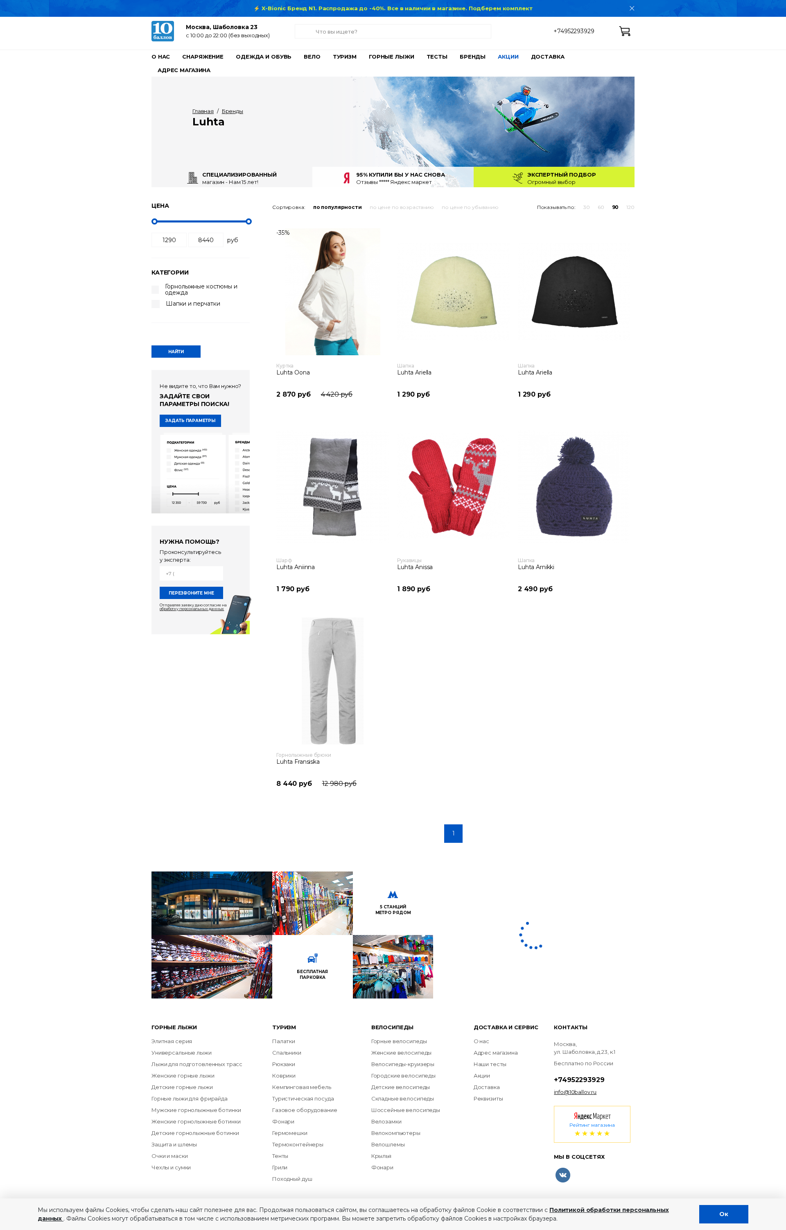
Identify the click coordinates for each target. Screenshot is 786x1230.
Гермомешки (289, 1133)
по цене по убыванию (470, 207)
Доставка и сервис (506, 1027)
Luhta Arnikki (536, 567)
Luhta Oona (293, 372)
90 (615, 207)
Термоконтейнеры (297, 1144)
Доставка (548, 56)
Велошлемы (388, 1144)
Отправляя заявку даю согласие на (193, 606)
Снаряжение (203, 56)
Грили (279, 1167)
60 (601, 207)
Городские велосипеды (403, 1075)
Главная (203, 111)
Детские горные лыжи (182, 1087)
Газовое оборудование (304, 1110)
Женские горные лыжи (183, 1075)
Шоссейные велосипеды (405, 1110)
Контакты (570, 1027)
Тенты (280, 1156)
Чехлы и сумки (171, 1167)
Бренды (473, 56)
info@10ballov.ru (575, 1092)
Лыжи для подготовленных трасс (196, 1064)
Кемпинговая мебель (301, 1087)
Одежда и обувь (263, 56)
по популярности (337, 207)
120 (630, 207)
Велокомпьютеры (395, 1133)
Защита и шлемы (174, 1144)
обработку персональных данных (192, 608)
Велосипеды (392, 1027)
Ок (723, 1214)
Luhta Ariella (414, 372)
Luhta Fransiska (298, 761)
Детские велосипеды (400, 1087)
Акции (508, 56)
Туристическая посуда (303, 1098)
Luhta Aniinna (295, 567)
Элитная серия (171, 1041)
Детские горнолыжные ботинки (195, 1133)
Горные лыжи (391, 56)
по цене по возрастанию (402, 207)
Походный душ (292, 1179)
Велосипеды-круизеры (403, 1064)
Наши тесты (490, 1064)
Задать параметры (190, 420)
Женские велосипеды (401, 1052)
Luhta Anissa (415, 567)
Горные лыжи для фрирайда (189, 1098)
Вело (312, 56)
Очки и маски (169, 1156)
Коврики (284, 1075)
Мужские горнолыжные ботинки (196, 1110)
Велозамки (386, 1121)
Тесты (437, 56)
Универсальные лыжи (181, 1052)
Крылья (381, 1156)
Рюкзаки (283, 1064)
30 (586, 207)
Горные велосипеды (399, 1041)
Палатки (283, 1041)
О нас (160, 56)
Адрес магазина (184, 70)
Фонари (283, 1121)
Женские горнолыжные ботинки (196, 1121)
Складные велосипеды (402, 1098)
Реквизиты (488, 1098)
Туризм (345, 56)
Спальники (286, 1052)
